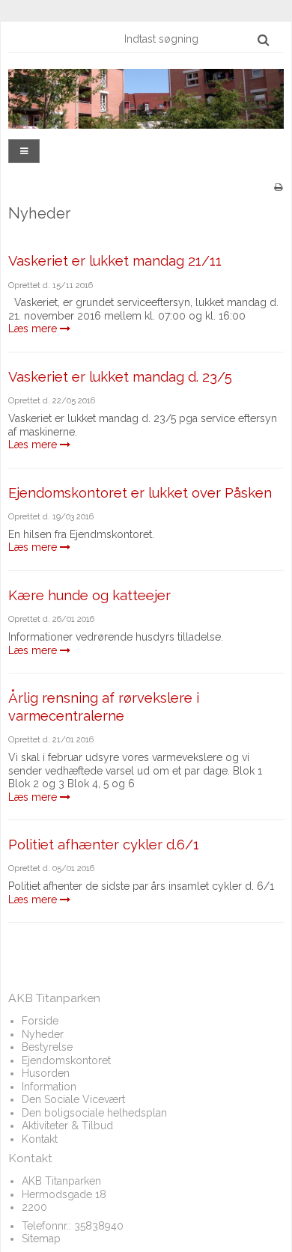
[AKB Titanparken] (146, 99)
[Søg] (263, 39)
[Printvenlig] (278, 187)
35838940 (99, 1226)
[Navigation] (24, 151)
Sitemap (41, 1239)
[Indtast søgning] (196, 39)
